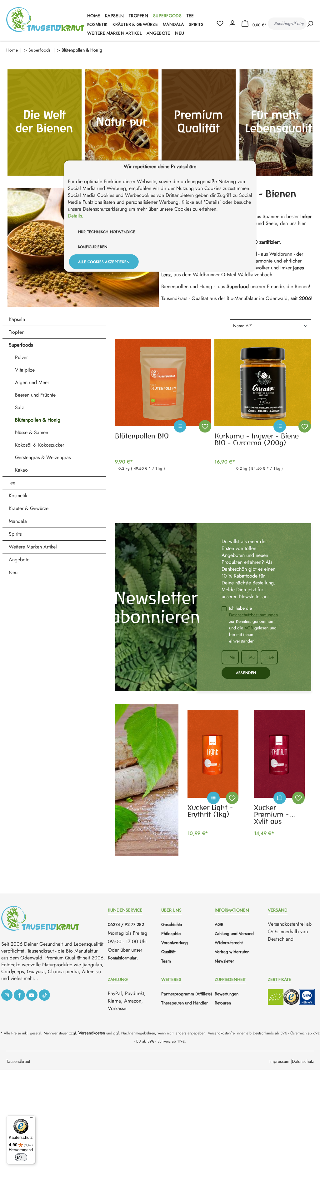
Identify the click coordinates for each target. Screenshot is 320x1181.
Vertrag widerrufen (232, 951)
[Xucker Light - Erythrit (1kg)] (213, 754)
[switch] (21, 1157)
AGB (248, 628)
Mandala (18, 521)
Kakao (21, 469)
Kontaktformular (122, 958)
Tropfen (16, 332)
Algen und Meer (32, 382)
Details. (75, 215)
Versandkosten (91, 1033)
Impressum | (280, 1061)
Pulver (21, 357)
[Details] (192, 429)
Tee (12, 482)
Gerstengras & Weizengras (43, 457)
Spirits (15, 534)
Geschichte (171, 924)
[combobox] (287, 24)
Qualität (168, 951)
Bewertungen (226, 994)
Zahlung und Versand (234, 933)
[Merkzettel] (222, 24)
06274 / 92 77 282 (126, 924)
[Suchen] (310, 24)
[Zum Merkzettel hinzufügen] (205, 426)
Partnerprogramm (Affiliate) (186, 994)
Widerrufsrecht (228, 942)
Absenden (246, 673)
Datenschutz (303, 1061)
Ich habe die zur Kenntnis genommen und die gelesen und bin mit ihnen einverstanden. (253, 624)
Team (166, 961)
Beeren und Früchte (35, 394)
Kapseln (17, 319)
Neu (13, 572)
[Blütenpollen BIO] (163, 382)
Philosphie (171, 933)
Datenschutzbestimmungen (253, 615)
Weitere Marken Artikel (33, 546)
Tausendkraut (18, 1061)
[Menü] (31, 1119)
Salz (19, 407)
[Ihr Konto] (232, 24)
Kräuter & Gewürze (28, 508)
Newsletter (224, 961)
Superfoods (21, 344)
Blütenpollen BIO (142, 436)
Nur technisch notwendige (107, 231)
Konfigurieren (93, 246)
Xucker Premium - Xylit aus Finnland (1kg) (277, 813)
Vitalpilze (25, 369)
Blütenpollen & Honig (37, 419)
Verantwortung (174, 942)
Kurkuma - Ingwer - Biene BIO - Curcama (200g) (256, 439)
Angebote (19, 559)
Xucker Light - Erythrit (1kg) (210, 810)
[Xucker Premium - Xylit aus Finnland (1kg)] (279, 754)
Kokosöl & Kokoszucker (39, 444)
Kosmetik (18, 495)
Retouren (223, 1003)
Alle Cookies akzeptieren (104, 261)
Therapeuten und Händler (184, 1003)
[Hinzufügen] (279, 798)
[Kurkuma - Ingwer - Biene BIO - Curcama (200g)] (262, 382)
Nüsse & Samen (31, 432)
